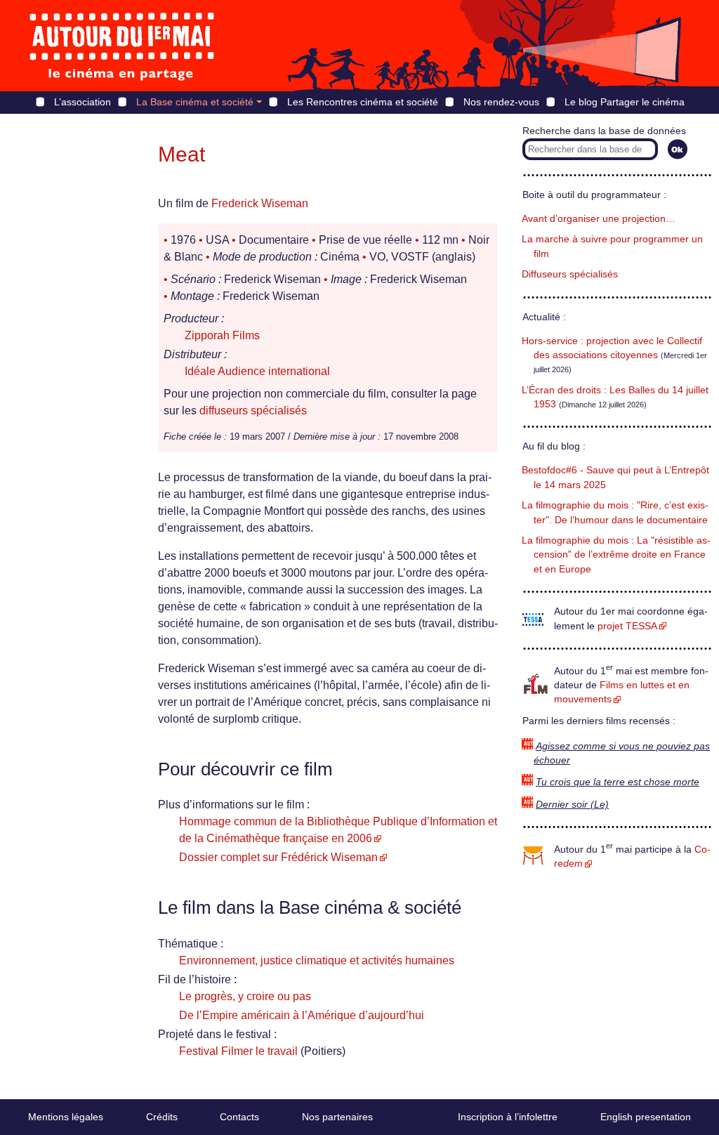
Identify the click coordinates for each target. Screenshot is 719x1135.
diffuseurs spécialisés (253, 410)
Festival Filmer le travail (238, 1051)
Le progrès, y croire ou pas (245, 996)
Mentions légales (65, 1116)
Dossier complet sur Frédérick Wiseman (278, 857)
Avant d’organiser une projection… (598, 219)
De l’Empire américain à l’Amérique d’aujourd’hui (301, 1015)
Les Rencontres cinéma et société (362, 101)
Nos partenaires (337, 1116)
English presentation (645, 1116)
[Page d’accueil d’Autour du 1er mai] (123, 45)
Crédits (162, 1116)
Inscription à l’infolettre (508, 1116)
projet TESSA (627, 626)
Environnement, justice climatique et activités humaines (316, 960)
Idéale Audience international (257, 371)
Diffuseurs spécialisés (570, 274)
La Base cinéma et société (194, 101)
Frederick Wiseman (259, 203)
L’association (82, 101)
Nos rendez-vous (501, 101)
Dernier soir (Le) (572, 804)
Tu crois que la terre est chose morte (617, 782)
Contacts (239, 1116)
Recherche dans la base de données (604, 131)
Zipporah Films (222, 335)
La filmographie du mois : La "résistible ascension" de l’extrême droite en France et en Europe (616, 555)
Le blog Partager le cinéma (625, 101)
